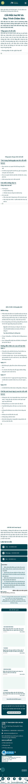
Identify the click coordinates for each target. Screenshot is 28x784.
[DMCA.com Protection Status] (20, 752)
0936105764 (20, 730)
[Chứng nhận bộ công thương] (8, 752)
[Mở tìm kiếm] (2, 2)
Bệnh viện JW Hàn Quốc (7, 756)
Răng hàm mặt (6, 745)
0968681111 (7, 730)
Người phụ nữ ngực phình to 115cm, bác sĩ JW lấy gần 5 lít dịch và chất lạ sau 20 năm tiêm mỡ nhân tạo (13, 574)
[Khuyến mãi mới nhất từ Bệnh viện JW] (2, 770)
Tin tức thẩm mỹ (22, 9)
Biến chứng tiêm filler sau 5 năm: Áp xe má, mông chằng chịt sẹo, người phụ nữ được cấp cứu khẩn (13, 569)
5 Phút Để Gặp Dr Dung (14, 712)
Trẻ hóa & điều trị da (8, 747)
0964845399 (13, 730)
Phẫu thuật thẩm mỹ (7, 742)
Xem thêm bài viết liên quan (14, 699)
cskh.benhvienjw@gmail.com (10, 733)
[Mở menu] (25, 2)
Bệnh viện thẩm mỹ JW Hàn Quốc (9, 9)
